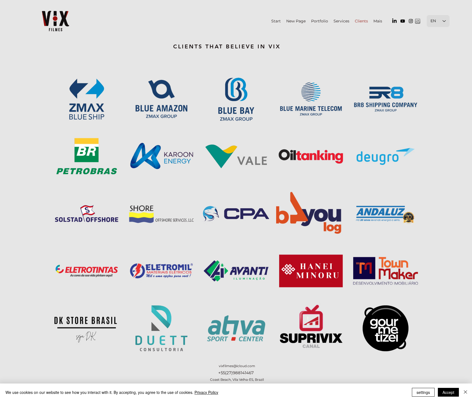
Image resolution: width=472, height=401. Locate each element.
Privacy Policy (206, 392)
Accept (448, 392)
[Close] (465, 392)
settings (423, 392)
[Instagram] (411, 21)
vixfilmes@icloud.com (237, 366)
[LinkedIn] (394, 21)
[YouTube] (402, 21)
